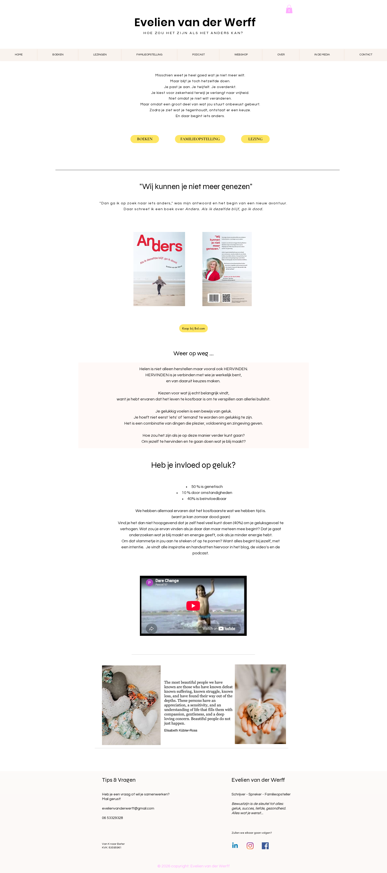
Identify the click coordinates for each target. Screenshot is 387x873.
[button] (289, 9)
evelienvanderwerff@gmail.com (128, 808)
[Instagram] (250, 845)
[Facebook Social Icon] (265, 845)
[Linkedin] (235, 845)
